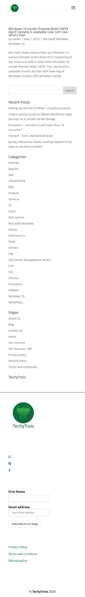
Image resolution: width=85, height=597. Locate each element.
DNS (11, 187)
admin (16, 39)
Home (12, 336)
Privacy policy (17, 355)
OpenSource (16, 235)
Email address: (19, 507)
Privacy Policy (17, 547)
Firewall (13, 193)
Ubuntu (13, 278)
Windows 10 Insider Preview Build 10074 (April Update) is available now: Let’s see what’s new (38, 32)
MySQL (13, 229)
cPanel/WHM (16, 181)
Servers (13, 248)
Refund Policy (17, 361)
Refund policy (17, 561)
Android (13, 163)
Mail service (16, 217)
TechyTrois (40, 591)
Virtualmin (15, 284)
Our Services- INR (20, 349)
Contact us (15, 330)
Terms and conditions (22, 367)
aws (11, 175)
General (13, 199)
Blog (11, 324)
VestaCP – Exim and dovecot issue (30, 136)
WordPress (15, 302)
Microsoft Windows (55, 39)
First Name (16, 492)
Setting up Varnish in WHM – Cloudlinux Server (39, 108)
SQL (11, 254)
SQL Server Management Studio (29, 260)
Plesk (11, 241)
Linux (12, 211)
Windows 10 (16, 44)
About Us (14, 318)
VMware (13, 290)
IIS (10, 205)
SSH (11, 266)
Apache (13, 169)
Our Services (16, 343)
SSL (10, 272)
